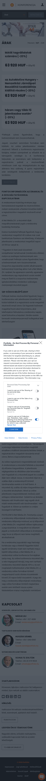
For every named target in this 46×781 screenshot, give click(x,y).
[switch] (37, 391)
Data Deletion (10, 438)
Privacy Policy (36, 438)
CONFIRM (14, 429)
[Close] (41, 343)
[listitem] (23, 385)
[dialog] (23, 390)
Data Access (23, 438)
